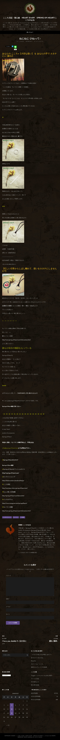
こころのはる (21, 41)
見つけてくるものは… (37, 658)
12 (11, 709)
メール (8, 606)
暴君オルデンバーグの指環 (39, 667)
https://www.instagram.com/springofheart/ (14, 503)
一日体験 (22, 517)
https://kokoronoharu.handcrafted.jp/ (13, 480)
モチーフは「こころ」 (37, 664)
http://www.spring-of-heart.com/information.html (16, 340)
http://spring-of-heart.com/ (10, 473)
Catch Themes (38, 737)
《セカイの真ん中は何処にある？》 (41, 654)
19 (11, 713)
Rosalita (33, 661)
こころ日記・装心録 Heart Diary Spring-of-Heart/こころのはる (32, 735)
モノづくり (16, 517)
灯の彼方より (35, 682)
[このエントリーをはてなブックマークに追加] (12, 46)
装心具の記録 (35, 685)
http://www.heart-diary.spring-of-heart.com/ (15, 488)
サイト (8, 614)
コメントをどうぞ (39, 41)
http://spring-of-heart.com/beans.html (13, 496)
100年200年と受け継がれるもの (27, 393)
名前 (7, 599)
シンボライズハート (7, 517)
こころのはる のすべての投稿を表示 (27, 552)
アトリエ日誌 (35, 678)
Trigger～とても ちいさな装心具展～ (42, 675)
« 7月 (8, 725)
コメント (8, 575)
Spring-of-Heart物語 (7, 406)
